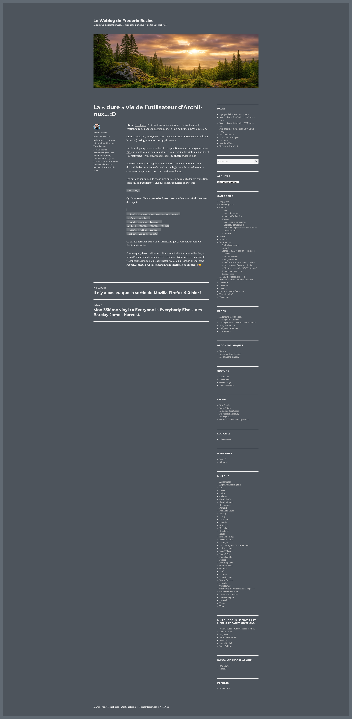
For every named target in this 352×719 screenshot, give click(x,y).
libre (108, 155)
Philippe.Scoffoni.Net (228, 328)
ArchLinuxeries (100, 140)
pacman (97, 167)
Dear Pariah (224, 405)
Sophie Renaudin (226, 385)
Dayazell (223, 508)
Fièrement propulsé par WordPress (154, 707)
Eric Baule (223, 519)
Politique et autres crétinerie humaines (236, 280)
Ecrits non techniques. (229, 137)
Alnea (221, 488)
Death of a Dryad (226, 511)
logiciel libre (99, 161)
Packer (178, 171)
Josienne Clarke (226, 540)
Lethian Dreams (226, 548)
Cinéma (225, 210)
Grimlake (223, 525)
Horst (222, 534)
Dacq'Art (223, 351)
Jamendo (223, 640)
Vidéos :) (223, 288)
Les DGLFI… (224, 140)
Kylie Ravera (224, 379)
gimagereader (161, 155)
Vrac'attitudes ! (226, 294)
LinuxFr (222, 459)
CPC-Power (224, 666)
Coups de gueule (226, 205)
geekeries (109, 153)
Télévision (224, 285)
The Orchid (224, 600)
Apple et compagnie (230, 245)
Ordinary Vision (226, 566)
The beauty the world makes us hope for (236, 589)
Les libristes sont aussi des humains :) (240, 262)
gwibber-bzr (189, 155)
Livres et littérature (230, 213)
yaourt (148, 136)
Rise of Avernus (226, 580)
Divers (222, 236)
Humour (112, 140)
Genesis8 (223, 669)
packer (109, 164)
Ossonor (223, 568)
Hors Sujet (224, 531)
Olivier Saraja (225, 382)
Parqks (222, 571)
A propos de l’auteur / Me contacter (234, 114)
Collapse (223, 496)
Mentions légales (226, 143)
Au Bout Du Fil (225, 632)
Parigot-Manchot (227, 325)
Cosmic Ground (226, 502)
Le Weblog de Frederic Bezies (123, 20)
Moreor (222, 560)
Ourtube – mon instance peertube (234, 419)
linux (104, 158)
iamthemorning (226, 537)
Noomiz (227, 233)
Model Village (225, 551)
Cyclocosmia (224, 505)
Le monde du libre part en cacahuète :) (238, 251)
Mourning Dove (226, 563)
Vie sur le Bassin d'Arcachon (231, 291)
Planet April (224, 689)
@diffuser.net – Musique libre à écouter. (237, 629)
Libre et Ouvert (225, 439)
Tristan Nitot (225, 331)
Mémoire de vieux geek (232, 271)
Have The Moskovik (228, 637)
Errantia (223, 522)
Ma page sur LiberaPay (229, 414)
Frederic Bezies (100, 132)
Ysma (221, 606)
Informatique (99, 143)
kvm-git (148, 155)
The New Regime (226, 597)
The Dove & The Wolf (228, 592)
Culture (222, 207)
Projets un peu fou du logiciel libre (239, 265)
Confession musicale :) (234, 225)
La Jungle (223, 542)
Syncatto (223, 583)
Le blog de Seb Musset (229, 411)
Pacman (158, 128)
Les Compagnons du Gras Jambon (234, 545)
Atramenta (224, 377)
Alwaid (222, 490)
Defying (222, 514)
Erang (222, 516)
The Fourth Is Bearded (229, 594)
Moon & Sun (224, 554)
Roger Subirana (226, 646)
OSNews (223, 462)
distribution (99, 153)
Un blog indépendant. (228, 146)
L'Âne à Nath (225, 408)
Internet (225, 248)
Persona (223, 574)
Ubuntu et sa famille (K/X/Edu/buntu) (240, 268)
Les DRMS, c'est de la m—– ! (232, 277)
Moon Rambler (226, 557)
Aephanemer (225, 482)
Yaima (222, 603)
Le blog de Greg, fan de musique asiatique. (237, 323)
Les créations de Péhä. (229, 357)
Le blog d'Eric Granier (229, 320)
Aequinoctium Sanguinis (230, 485)
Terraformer (224, 586)
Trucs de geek (100, 146)
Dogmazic (223, 634)
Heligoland (224, 528)
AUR (129, 152)
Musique (225, 219)
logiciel (111, 158)
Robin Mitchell (225, 643)
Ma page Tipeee (226, 417)
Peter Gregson (225, 577)
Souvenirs (223, 283)
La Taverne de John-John (230, 317)
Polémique (224, 297)
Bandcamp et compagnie (235, 222)
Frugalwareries (230, 259)
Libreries (110, 143)
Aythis (222, 493)
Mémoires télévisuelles (232, 216)
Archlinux (140, 125)
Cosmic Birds (225, 499)
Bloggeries (224, 202)
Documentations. (227, 135)
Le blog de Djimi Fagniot (230, 354)
